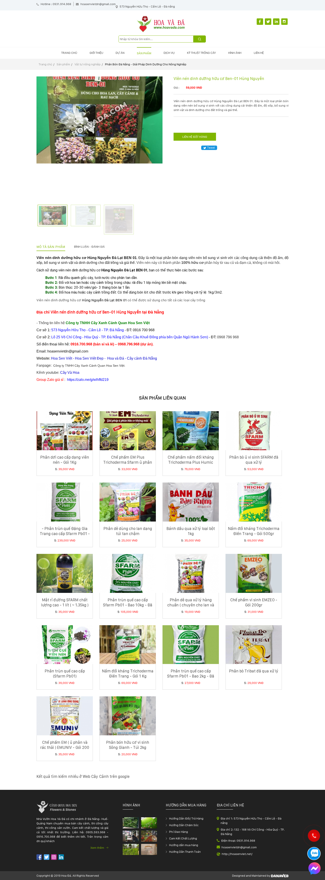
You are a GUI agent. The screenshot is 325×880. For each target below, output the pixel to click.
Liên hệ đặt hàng (194, 136)
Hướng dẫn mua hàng (183, 845)
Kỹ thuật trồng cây (201, 53)
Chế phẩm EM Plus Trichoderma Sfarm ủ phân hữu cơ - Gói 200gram (127, 462)
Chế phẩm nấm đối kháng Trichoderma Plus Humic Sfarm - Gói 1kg (191, 462)
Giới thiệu (96, 53)
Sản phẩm (144, 53)
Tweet (211, 147)
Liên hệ (259, 53)
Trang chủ (69, 53)
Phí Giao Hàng (178, 831)
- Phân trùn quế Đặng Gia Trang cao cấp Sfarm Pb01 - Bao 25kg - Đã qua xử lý (65, 533)
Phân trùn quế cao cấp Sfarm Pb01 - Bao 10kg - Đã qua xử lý (127, 605)
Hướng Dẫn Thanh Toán (185, 851)
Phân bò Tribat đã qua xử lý (253, 671)
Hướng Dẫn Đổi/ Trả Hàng (186, 818)
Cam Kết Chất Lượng (183, 838)
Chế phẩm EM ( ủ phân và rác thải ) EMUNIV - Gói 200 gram (64, 747)
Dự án (120, 53)
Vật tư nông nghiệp (88, 64)
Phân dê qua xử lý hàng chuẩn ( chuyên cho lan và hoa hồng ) (190, 605)
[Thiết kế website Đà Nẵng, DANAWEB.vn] (280, 875)
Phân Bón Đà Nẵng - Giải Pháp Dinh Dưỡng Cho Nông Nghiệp (145, 64)
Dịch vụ (169, 53)
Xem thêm (97, 847)
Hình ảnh (234, 53)
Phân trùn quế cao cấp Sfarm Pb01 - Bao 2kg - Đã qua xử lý (190, 676)
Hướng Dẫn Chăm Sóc (184, 825)
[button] (286, 430)
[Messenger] (314, 869)
